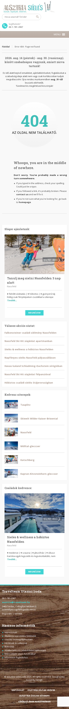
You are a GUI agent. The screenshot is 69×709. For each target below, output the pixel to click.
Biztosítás (9, 646)
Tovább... (12, 300)
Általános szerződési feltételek (20, 635)
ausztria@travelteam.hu (16, 602)
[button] (57, 34)
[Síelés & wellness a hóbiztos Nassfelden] (34, 513)
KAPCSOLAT (18, 690)
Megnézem (34, 312)
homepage (25, 202)
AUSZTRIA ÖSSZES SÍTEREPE (34, 695)
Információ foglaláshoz (16, 657)
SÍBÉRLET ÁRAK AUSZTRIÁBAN (34, 701)
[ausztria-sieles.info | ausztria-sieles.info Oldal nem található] (34, 7)
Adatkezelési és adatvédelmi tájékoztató (25, 650)
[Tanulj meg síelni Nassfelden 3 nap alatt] (34, 254)
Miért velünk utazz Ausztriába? (20, 653)
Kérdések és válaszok (16, 643)
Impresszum (11, 632)
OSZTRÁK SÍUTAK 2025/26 (41, 690)
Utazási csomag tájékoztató (19, 639)
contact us (22, 194)
